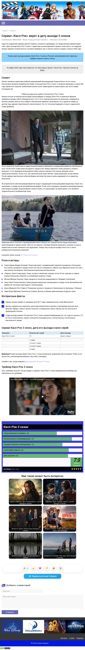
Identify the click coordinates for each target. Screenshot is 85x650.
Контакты (64, 638)
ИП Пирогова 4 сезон (29, 255)
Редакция (79, 638)
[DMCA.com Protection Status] (5, 649)
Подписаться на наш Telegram (44, 576)
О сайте (71, 638)
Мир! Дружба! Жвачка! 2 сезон (37, 362)
